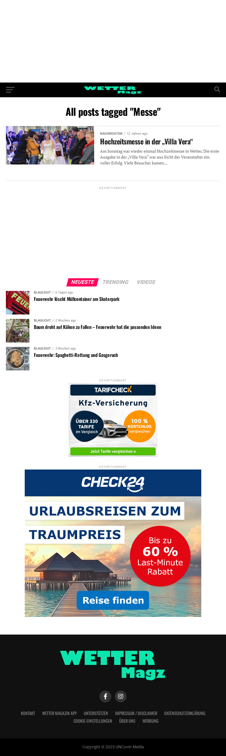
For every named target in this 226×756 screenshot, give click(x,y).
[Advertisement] (113, 41)
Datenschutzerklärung (184, 713)
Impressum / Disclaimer (136, 713)
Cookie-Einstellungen (93, 721)
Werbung (150, 721)
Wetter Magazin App (59, 713)
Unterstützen (96, 713)
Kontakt (28, 713)
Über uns (127, 721)
